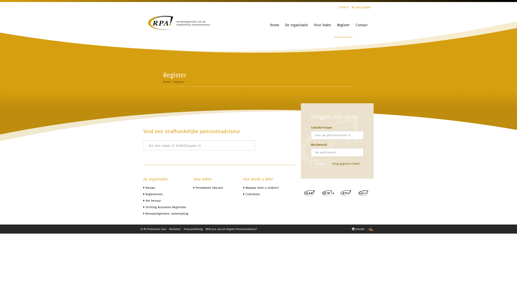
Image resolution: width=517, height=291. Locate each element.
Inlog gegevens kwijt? (346, 163)
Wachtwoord (319, 145)
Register (179, 81)
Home (167, 81)
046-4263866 (362, 7)
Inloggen (320, 164)
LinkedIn (359, 229)
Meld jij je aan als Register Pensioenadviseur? (231, 229)
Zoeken (344, 7)
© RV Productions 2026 (153, 229)
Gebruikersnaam (321, 127)
